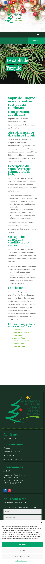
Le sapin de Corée (18, 346)
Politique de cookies (21, 561)
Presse (6, 448)
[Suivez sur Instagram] (9, 2)
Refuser (22, 550)
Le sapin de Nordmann (20, 332)
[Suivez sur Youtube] (13, 2)
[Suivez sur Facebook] (5, 2)
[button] (42, 522)
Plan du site (9, 456)
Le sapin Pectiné (18, 343)
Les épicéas (16, 329)
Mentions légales (11, 452)
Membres (36, 41)
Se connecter (9, 438)
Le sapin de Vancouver (20, 341)
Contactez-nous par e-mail (15, 503)
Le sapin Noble (17, 335)
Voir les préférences (22, 556)
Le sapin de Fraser (19, 338)
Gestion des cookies (12, 459)
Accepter (22, 544)
